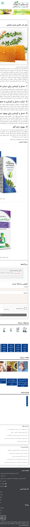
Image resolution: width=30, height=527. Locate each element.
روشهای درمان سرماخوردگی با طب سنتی (11, 382)
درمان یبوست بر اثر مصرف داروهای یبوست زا (17, 429)
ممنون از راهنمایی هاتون (15, 271)
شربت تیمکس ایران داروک (25, 348)
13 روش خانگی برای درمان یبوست (19, 456)
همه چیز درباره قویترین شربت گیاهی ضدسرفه (17, 459)
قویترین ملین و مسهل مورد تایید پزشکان (18, 453)
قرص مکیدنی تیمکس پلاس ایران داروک (18, 350)
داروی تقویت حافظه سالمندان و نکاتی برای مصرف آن (15, 438)
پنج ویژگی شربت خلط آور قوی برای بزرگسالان (17, 450)
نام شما (25, 287)
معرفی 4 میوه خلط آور (22, 441)
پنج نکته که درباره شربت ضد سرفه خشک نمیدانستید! (15, 462)
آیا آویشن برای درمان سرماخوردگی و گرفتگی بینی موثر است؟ (22, 383)
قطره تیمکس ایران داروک (4, 348)
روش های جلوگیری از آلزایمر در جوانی (19, 432)
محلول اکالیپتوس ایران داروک (11, 348)
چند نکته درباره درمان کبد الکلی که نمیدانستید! (17, 435)
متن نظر (25, 293)
